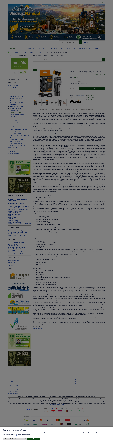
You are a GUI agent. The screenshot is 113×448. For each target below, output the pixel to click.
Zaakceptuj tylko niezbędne (10, 438)
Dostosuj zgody (22, 438)
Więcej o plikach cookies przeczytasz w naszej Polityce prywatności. (17, 435)
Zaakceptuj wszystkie (33, 438)
